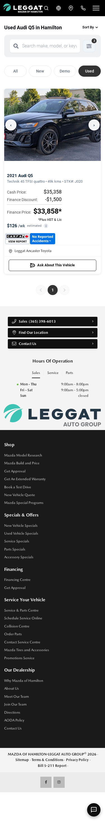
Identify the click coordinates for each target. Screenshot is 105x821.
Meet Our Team (16, 696)
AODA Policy (14, 720)
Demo (65, 71)
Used (89, 71)
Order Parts (13, 634)
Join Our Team (15, 704)
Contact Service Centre (22, 642)
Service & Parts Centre (21, 610)
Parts (69, 373)
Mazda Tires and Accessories (26, 650)
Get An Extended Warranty (25, 479)
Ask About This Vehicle (56, 265)
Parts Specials (14, 549)
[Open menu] (96, 8)
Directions (12, 712)
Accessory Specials (18, 557)
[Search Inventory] (46, 8)
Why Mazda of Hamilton (23, 680)
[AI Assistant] (94, 810)
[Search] (16, 46)
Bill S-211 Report (52, 766)
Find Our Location (33, 332)
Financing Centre (17, 580)
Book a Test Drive (17, 487)
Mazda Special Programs (23, 503)
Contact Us (13, 728)
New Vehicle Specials (21, 525)
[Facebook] (46, 782)
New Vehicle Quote (19, 495)
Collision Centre (16, 626)
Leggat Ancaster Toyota (33, 251)
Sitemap (22, 760)
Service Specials (16, 541)
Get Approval (14, 471)
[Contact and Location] (71, 8)
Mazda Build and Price (21, 463)
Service (53, 373)
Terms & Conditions (47, 760)
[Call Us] (83, 8)
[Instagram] (59, 782)
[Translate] (58, 8)
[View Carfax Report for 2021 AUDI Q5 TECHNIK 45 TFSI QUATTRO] (30, 238)
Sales (36, 373)
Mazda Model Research (23, 455)
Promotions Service (19, 658)
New (40, 71)
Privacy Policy (77, 760)
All (15, 71)
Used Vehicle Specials (21, 533)
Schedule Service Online (23, 618)
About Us (11, 688)
